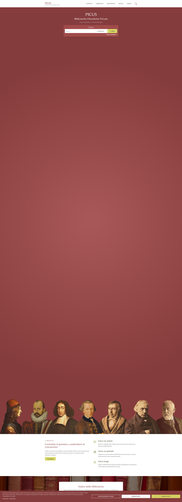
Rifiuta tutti (136, 496)
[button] (136, 4)
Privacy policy (5, 498)
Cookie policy (13, 498)
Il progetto (50, 459)
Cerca (113, 31)
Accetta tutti (166, 496)
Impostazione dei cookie (106, 496)
